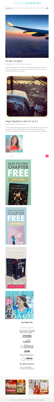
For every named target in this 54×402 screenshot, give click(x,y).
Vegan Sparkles (10, 64)
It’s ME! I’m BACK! (14, 61)
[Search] (47, 156)
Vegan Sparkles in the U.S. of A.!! (21, 121)
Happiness (23, 64)
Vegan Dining (29, 64)
